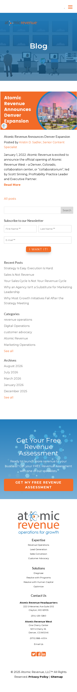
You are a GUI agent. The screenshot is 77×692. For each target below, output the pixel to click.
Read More (12, 184)
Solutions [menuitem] (38, 568)
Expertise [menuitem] (38, 540)
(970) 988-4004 (38, 638)
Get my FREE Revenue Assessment (38, 485)
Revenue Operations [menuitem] (38, 545)
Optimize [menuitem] (38, 586)
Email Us (38, 644)
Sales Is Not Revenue (19, 274)
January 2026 (13, 385)
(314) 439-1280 (38, 615)
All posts (10, 198)
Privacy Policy (38, 676)
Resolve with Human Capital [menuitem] (38, 582)
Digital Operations (17, 326)
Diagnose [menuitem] (38, 573)
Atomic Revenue (16, 338)
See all (8, 351)
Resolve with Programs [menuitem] (39, 577)
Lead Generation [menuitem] (38, 549)
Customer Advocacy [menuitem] (38, 558)
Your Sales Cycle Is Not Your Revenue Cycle (35, 281)
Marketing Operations (19, 345)
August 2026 (13, 366)
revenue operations (18, 319)
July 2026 (11, 372)
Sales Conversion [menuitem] (38, 553)
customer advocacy (18, 332)
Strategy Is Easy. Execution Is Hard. (28, 268)
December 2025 (15, 391)
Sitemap (57, 676)
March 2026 (12, 378)
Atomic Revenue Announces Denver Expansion (37, 136)
